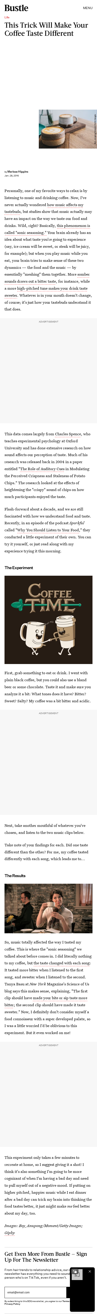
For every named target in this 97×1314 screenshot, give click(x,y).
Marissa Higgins (17, 171)
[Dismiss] (89, 1271)
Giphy (10, 1232)
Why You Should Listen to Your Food (48, 529)
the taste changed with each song (62, 962)
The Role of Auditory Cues (42, 468)
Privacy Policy (12, 1303)
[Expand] (75, 1271)
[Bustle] (16, 8)
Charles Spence (68, 433)
